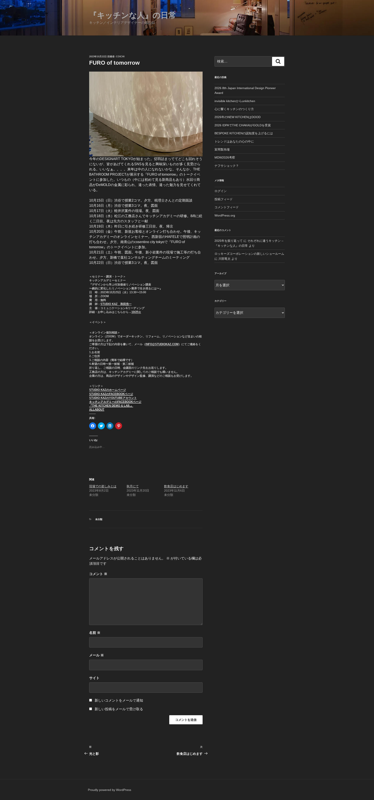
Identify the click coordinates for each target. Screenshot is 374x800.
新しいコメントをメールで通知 (119, 700)
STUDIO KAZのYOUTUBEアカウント (113, 397)
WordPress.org (224, 215)
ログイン (220, 191)
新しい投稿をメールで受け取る (119, 709)
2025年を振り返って (228, 240)
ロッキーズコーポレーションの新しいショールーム (249, 253)
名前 (94, 633)
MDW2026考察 (224, 157)
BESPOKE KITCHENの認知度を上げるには (243, 133)
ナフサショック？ (226, 165)
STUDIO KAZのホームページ (107, 389)
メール (96, 655)
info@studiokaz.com (162, 344)
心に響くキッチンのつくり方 (234, 109)
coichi (120, 56)
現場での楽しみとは (102, 486)
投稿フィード (223, 199)
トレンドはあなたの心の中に (234, 141)
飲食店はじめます (176, 486)
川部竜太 (224, 258)
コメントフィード (226, 207)
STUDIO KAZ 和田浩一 (116, 304)
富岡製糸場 (222, 149)
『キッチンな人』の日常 (132, 15)
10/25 (134, 312)
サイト (94, 678)
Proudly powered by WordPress (109, 790)
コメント (98, 574)
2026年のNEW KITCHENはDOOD (237, 117)
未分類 (98, 519)
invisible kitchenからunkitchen (234, 101)
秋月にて (133, 486)
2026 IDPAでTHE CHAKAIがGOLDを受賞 (242, 125)
